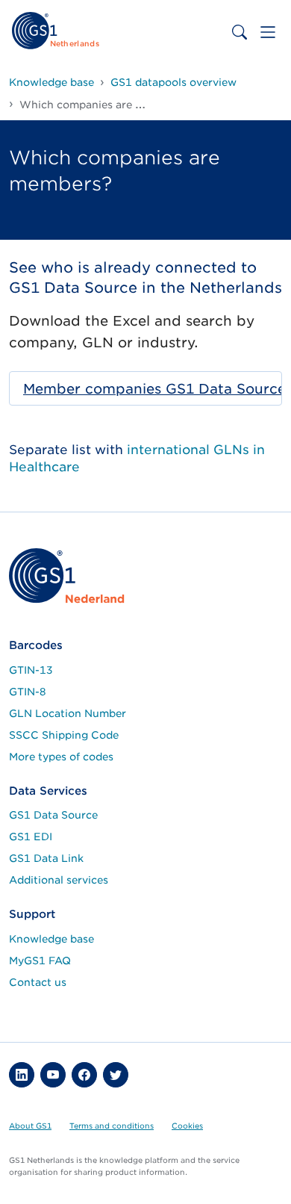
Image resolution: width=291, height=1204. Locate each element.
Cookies (187, 1125)
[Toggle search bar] (239, 32)
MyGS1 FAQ (40, 960)
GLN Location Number (67, 713)
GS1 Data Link (46, 858)
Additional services (58, 880)
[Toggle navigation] (268, 32)
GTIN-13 (31, 670)
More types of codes (61, 757)
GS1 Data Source (53, 815)
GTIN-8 (27, 692)
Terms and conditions (111, 1125)
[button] (21, 1074)
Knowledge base (51, 939)
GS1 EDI (30, 837)
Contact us (37, 982)
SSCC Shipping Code (64, 735)
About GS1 (30, 1125)
